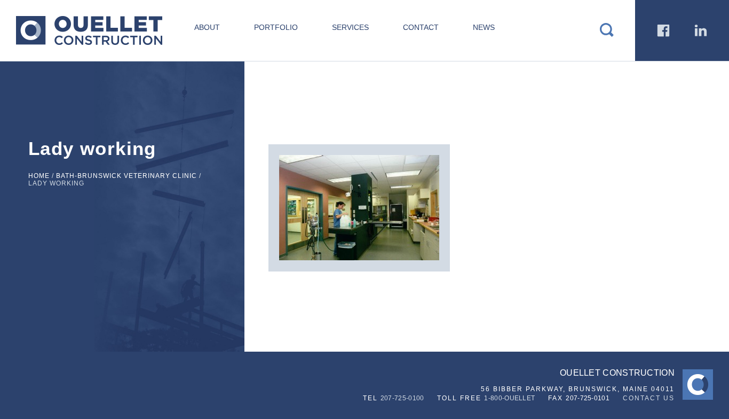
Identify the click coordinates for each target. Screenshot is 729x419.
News (484, 27)
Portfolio (276, 27)
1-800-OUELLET (509, 398)
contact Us (649, 398)
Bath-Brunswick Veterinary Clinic (126, 176)
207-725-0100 (402, 398)
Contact (421, 27)
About (207, 27)
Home (39, 176)
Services (350, 27)
